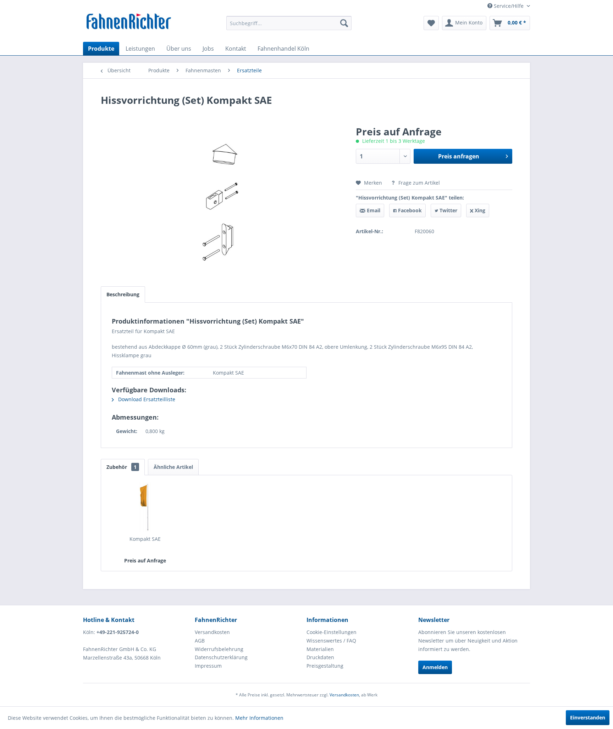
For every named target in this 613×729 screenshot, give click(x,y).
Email (372, 210)
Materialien (320, 649)
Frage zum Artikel (418, 182)
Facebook (409, 210)
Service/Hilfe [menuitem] (508, 5)
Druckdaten (320, 657)
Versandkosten (212, 632)
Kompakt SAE (145, 538)
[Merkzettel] (431, 23)
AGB (200, 640)
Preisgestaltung (324, 665)
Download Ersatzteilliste (146, 399)
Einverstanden (587, 717)
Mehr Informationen (259, 717)
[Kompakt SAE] (145, 507)
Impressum (208, 665)
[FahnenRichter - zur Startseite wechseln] (129, 22)
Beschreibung (122, 294)
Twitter (447, 210)
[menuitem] (289, 23)
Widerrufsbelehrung (219, 649)
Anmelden (435, 667)
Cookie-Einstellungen (331, 632)
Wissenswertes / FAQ (331, 640)
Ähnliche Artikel (173, 467)
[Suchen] (344, 23)
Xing (479, 210)
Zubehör (121, 467)
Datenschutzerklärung (221, 657)
